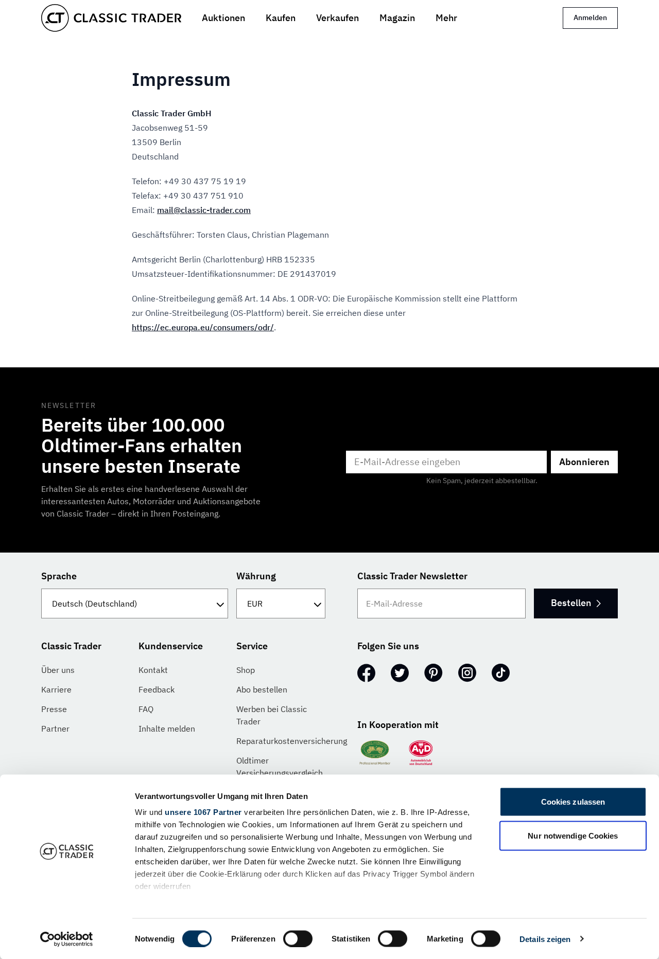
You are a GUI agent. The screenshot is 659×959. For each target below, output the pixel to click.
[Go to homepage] (111, 18)
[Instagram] (467, 673)
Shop (245, 670)
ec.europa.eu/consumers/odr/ (203, 327)
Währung (256, 576)
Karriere (56, 689)
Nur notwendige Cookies (573, 835)
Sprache (59, 576)
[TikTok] (501, 673)
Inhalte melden (166, 728)
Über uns (58, 670)
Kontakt (153, 670)
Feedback (156, 689)
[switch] (298, 938)
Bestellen (571, 603)
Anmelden (590, 17)
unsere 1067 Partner (203, 812)
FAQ (145, 709)
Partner (55, 728)
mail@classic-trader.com (204, 210)
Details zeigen (544, 938)
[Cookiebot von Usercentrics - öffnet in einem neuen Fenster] (67, 939)
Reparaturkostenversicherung (291, 741)
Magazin (397, 18)
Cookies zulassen (573, 801)
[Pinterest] (433, 673)
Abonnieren (584, 462)
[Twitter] (400, 673)
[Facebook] (366, 673)
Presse (54, 709)
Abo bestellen (261, 689)
